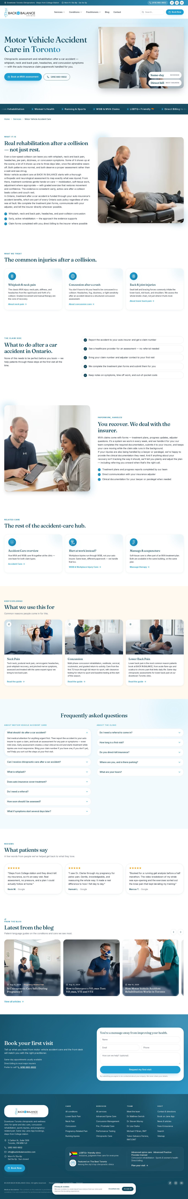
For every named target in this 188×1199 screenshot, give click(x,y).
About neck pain (16, 304)
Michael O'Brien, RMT (137, 1131)
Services (58, 12)
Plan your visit (138, 1165)
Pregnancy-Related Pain (77, 1131)
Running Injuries (73, 1136)
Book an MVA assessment (24, 76)
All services (101, 1111)
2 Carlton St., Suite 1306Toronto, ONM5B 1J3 (18, 1141)
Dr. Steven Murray (135, 1121)
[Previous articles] (174, 932)
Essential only (114, 1189)
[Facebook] (172, 3)
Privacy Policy (54, 1183)
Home (7, 119)
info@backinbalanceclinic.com (21, 1152)
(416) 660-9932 (159, 3)
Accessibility (68, 1183)
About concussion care (80, 304)
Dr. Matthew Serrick (136, 1116)
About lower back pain (141, 301)
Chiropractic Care (104, 1136)
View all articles (12, 1001)
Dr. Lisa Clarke (133, 1126)
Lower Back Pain (73, 1116)
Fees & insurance (165, 1126)
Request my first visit (140, 1069)
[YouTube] (182, 3)
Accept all (128, 1189)
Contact (117, 12)
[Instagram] (177, 3)
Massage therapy (138, 567)
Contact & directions (166, 1111)
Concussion (71, 1126)
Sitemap (161, 1136)
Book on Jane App (166, 1116)
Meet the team (133, 1111)
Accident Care (15, 564)
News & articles (164, 1121)
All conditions (71, 1111)
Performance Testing (105, 1131)
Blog (107, 12)
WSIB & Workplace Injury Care (83, 567)
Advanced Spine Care (106, 1116)
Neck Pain (70, 1121)
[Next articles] (181, 932)
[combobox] (152, 12)
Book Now (176, 12)
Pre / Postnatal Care (105, 1126)
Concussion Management (107, 1121)
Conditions (74, 12)
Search (160, 1131)
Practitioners (92, 12)
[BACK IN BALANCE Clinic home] (19, 12)
